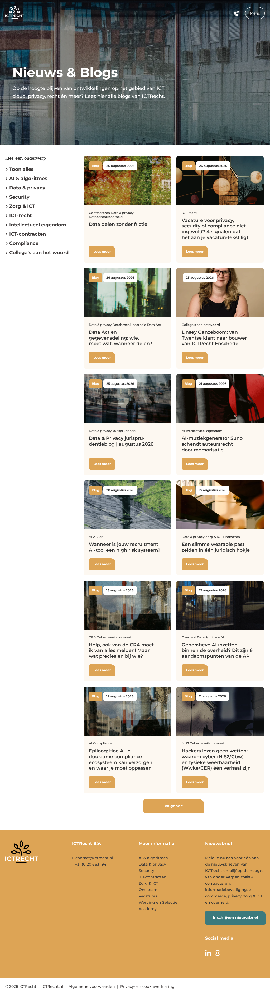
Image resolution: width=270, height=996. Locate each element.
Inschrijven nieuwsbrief (235, 917)
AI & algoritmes (28, 178)
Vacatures (148, 896)
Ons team (148, 889)
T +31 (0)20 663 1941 (90, 864)
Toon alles (21, 169)
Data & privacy (27, 188)
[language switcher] (237, 13)
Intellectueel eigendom (37, 225)
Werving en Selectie (158, 902)
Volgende (174, 805)
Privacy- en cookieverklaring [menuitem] (147, 986)
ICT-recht (20, 215)
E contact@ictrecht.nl (92, 858)
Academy (148, 908)
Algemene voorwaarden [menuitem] (92, 986)
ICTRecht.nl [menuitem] (52, 986)
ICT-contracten (153, 877)
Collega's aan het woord (39, 252)
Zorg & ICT (22, 206)
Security (19, 197)
